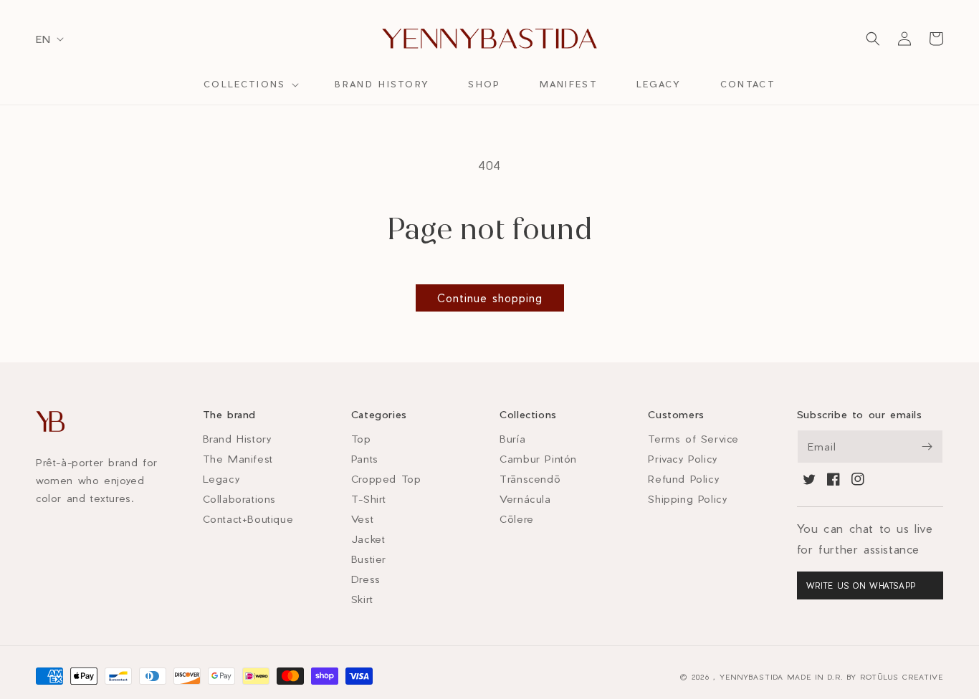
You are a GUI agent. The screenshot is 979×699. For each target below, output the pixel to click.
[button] (250, 84)
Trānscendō (530, 479)
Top (361, 439)
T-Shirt (368, 499)
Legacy (221, 479)
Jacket (368, 539)
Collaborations (239, 499)
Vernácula (525, 499)
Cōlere (517, 519)
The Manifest (238, 459)
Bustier (368, 559)
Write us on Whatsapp (861, 585)
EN (43, 39)
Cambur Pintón (538, 459)
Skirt (362, 599)
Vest (362, 519)
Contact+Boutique (248, 519)
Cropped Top (386, 479)
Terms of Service (693, 439)
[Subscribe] (926, 446)
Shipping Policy (687, 499)
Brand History (237, 439)
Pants (364, 459)
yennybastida (751, 677)
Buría (512, 439)
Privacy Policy (682, 459)
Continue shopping (490, 297)
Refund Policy (683, 479)
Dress (366, 579)
